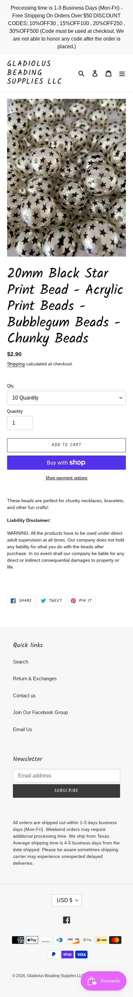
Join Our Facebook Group (40, 712)
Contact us (24, 695)
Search (20, 661)
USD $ (64, 900)
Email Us (22, 729)
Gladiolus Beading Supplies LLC (35, 73)
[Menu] (122, 73)
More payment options (66, 477)
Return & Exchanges (35, 678)
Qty (10, 385)
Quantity (15, 411)
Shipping (16, 363)
